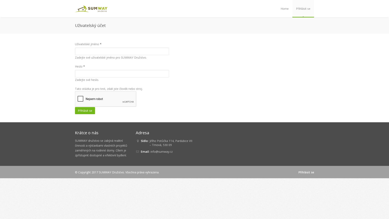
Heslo (80, 66)
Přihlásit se (303, 9)
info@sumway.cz (162, 152)
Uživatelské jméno (88, 44)
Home (285, 9)
